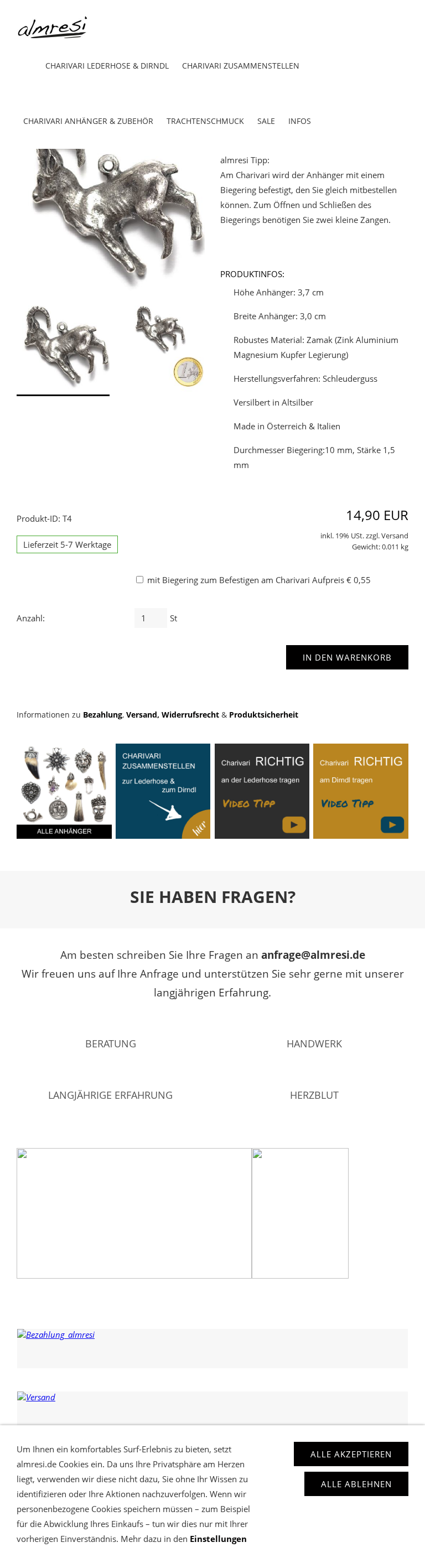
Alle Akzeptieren (351, 1454)
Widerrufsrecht (190, 715)
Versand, (142, 715)
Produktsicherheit (263, 715)
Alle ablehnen (356, 1483)
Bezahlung (102, 715)
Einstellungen (218, 1538)
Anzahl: (31, 618)
